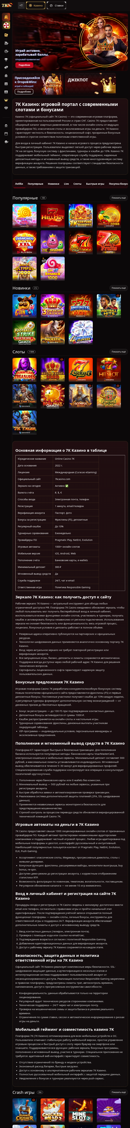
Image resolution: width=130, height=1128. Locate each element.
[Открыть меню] (21, 5)
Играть (24, 226)
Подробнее (24, 65)
